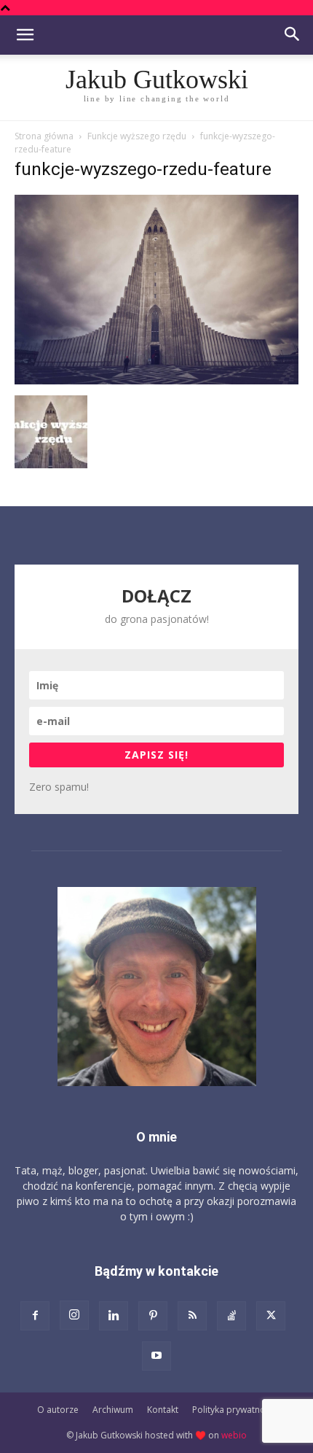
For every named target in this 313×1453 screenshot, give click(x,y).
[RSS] (192, 1315)
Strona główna (44, 136)
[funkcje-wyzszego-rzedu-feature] (156, 380)
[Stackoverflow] (231, 1315)
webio (234, 1435)
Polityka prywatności (234, 1409)
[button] (24, 35)
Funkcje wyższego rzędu (136, 136)
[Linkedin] (113, 1315)
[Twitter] (270, 1315)
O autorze (58, 1409)
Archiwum (112, 1409)
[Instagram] (74, 1315)
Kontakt (162, 1409)
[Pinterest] (152, 1315)
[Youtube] (156, 1356)
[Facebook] (34, 1315)
